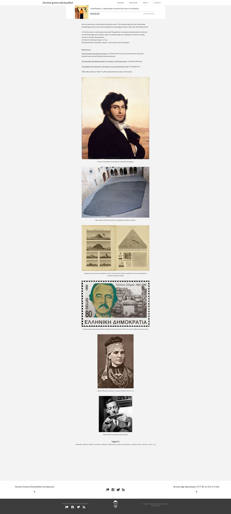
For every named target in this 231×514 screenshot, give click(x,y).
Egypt (119, 444)
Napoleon (85, 444)
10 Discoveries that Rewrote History (94, 53)
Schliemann (104, 444)
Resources (133, 3)
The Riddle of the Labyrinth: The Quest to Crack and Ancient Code (105, 66)
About (145, 3)
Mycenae (145, 444)
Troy (154, 444)
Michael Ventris (112, 444)
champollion (78, 444)
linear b (140, 444)
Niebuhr (91, 444)
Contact (157, 3)
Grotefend (97, 444)
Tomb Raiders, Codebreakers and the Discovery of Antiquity (114, 8)
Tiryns (150, 444)
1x (94, 13)
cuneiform (134, 444)
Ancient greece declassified (58, 2)
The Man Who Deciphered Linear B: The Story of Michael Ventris (104, 61)
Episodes (120, 3)
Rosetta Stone (126, 444)
